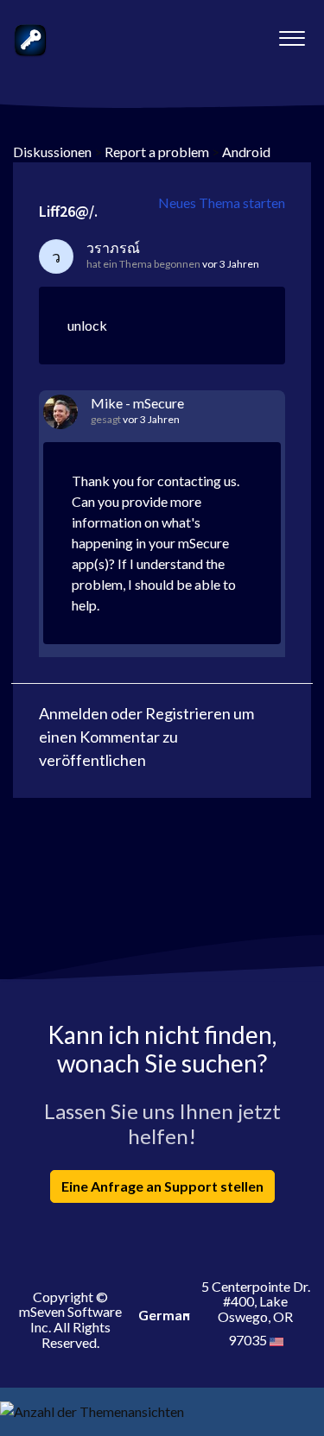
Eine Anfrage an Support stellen (162, 1186)
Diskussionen (52, 151)
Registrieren (188, 713)
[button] (291, 33)
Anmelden (73, 713)
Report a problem (157, 151)
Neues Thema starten (221, 202)
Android (246, 151)
